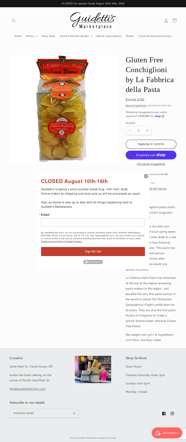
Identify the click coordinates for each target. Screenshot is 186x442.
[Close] (146, 176)
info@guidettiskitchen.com (27, 389)
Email (45, 214)
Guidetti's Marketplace (87, 438)
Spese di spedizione (136, 105)
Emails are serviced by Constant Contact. (61, 241)
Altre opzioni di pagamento (151, 164)
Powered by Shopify (107, 438)
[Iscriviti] (74, 413)
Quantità (130, 123)
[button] (14, 20)
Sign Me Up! (93, 251)
